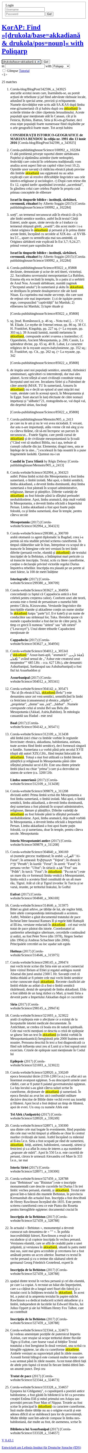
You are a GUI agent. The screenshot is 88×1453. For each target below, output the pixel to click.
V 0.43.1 (8, 1440)
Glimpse (12, 71)
